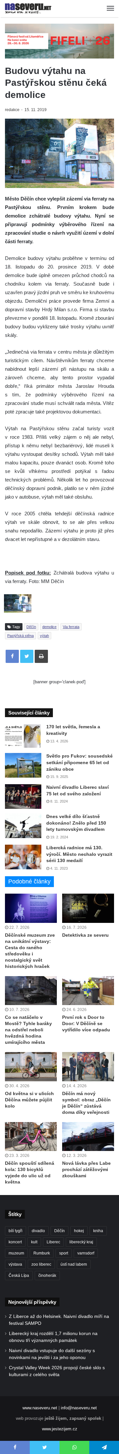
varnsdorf (85, 1253)
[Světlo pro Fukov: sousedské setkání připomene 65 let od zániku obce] (23, 765)
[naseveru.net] (28, 8)
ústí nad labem (73, 1264)
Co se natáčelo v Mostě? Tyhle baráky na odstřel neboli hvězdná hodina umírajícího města (28, 1030)
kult (34, 1242)
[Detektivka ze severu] (88, 908)
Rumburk (41, 1253)
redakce (12, 109)
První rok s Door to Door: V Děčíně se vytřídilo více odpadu (86, 1023)
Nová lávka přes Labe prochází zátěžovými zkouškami (86, 1169)
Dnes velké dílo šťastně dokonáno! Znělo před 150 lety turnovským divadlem (76, 823)
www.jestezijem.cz (59, 1428)
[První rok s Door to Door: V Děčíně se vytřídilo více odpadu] (88, 990)
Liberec (53, 1242)
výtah (44, 636)
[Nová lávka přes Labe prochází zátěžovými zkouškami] (88, 1136)
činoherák (47, 1275)
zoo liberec (41, 1264)
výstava (15, 1264)
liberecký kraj (81, 1242)
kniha (98, 1231)
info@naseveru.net (79, 1407)
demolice (49, 627)
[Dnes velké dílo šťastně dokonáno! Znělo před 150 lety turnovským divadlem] (23, 825)
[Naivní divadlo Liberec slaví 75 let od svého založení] (23, 796)
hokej (79, 1231)
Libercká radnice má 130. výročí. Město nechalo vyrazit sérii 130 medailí (79, 854)
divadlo (38, 1231)
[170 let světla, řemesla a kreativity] (23, 736)
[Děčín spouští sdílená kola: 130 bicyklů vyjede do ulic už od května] (31, 1136)
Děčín (31, 627)
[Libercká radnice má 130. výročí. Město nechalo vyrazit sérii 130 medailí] (23, 857)
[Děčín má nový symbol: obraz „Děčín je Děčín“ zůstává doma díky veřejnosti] (88, 1066)
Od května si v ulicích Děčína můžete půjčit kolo (29, 1100)
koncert (15, 1242)
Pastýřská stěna (20, 636)
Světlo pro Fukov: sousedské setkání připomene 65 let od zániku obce (79, 762)
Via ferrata (71, 627)
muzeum (16, 1253)
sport (63, 1253)
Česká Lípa (19, 1275)
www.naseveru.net (39, 1407)
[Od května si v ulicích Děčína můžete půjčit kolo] (31, 1066)
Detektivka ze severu (85, 935)
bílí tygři (15, 1231)
